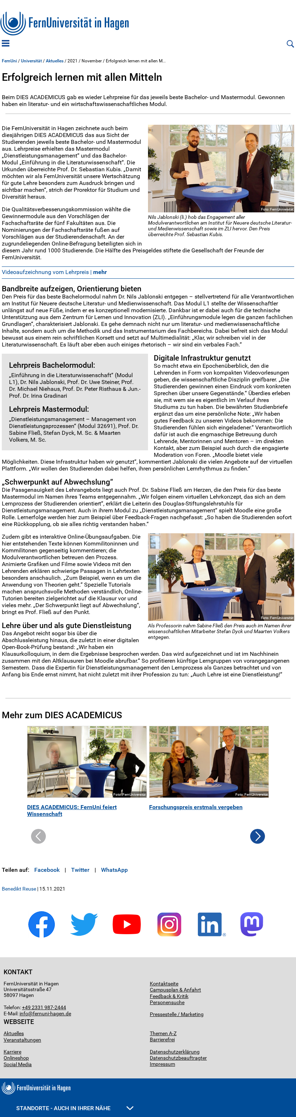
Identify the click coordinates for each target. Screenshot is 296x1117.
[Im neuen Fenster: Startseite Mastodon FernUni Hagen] (254, 936)
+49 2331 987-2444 (44, 1007)
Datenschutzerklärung (175, 1052)
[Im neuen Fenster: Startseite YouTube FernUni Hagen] (127, 936)
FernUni (9, 60)
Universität (31, 60)
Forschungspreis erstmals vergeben (196, 807)
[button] (257, 841)
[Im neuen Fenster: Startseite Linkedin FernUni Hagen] (212, 936)
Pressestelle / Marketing (177, 1014)
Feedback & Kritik (169, 996)
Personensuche (167, 1002)
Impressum (162, 1064)
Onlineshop (16, 1058)
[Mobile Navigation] (5, 44)
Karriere (12, 1052)
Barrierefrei (162, 1039)
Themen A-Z (163, 1033)
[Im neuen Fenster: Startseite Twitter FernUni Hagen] (84, 936)
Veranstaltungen (22, 1040)
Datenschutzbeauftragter (178, 1058)
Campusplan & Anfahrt (175, 990)
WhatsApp (114, 869)
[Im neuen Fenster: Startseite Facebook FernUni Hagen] (41, 936)
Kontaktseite (164, 983)
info (23, 1013)
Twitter (80, 869)
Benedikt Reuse (19, 889)
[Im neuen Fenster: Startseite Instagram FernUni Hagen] (169, 936)
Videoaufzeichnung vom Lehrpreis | (54, 272)
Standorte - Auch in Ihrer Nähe (64, 1108)
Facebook (47, 869)
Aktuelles (55, 60)
